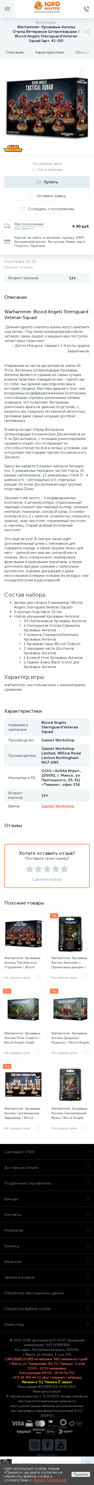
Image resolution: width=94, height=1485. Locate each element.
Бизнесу (11, 1246)
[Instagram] (34, 1445)
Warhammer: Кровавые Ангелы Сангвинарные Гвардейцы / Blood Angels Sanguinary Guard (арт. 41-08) (22, 1118)
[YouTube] (61, 1445)
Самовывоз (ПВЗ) (19, 1152)
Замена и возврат (19, 1277)
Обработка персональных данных (34, 1293)
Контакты (12, 1214)
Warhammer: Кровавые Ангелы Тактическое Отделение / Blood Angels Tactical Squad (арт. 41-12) (22, 967)
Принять (80, 1474)
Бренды (11, 1199)
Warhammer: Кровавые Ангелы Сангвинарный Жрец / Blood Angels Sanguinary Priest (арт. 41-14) (69, 1118)
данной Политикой (49, 1480)
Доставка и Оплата (21, 1167)
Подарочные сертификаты (27, 1183)
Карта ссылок (47, 1455)
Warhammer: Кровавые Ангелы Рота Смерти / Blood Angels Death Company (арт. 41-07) (22, 1040)
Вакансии (12, 1261)
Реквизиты (13, 1230)
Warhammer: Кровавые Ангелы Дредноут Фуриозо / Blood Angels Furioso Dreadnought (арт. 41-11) (70, 1042)
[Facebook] (48, 1445)
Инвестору (14, 1324)
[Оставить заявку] (38, 977)
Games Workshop (57, 806)
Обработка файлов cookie (27, 1308)
